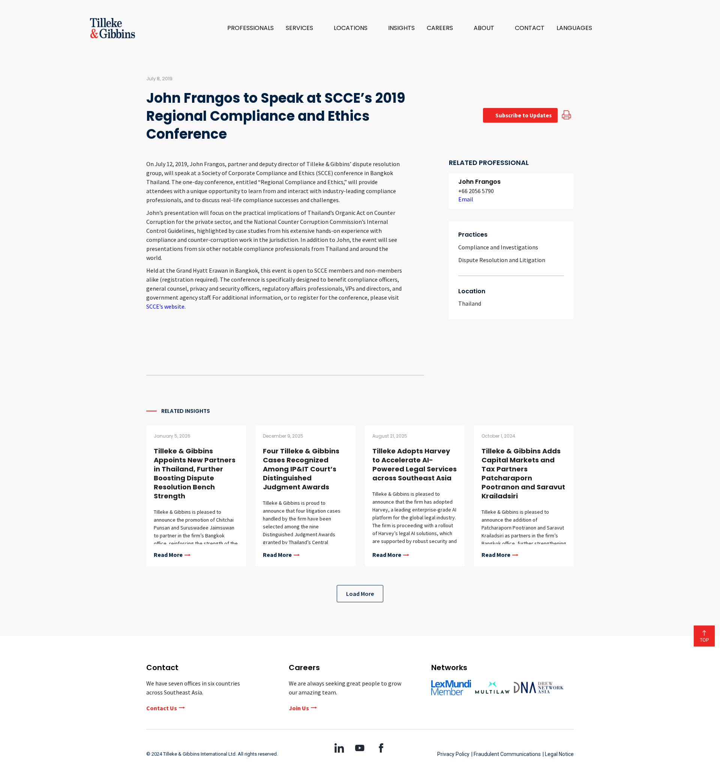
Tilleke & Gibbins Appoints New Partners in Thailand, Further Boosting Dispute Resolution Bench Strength (195, 473)
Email (465, 199)
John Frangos (479, 181)
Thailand (469, 303)
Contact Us (161, 708)
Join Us (299, 708)
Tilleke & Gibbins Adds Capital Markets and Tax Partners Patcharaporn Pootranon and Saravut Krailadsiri (523, 473)
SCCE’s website (165, 306)
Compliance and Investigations (498, 247)
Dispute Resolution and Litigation (501, 260)
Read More (168, 555)
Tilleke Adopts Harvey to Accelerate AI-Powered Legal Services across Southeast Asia (414, 464)
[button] (304, 28)
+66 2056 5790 (476, 191)
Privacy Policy (453, 754)
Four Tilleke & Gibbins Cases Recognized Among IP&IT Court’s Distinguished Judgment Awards (301, 469)
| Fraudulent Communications (506, 754)
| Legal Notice (558, 754)
